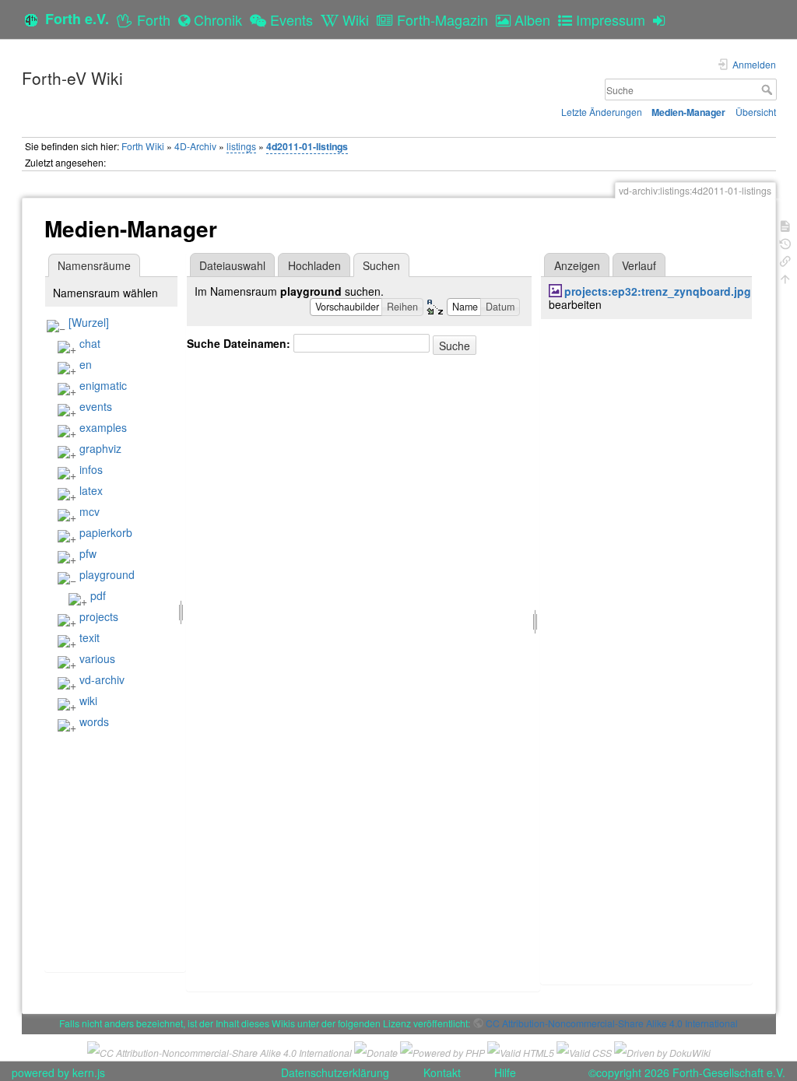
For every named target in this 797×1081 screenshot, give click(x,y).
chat (89, 343)
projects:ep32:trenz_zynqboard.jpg (657, 291)
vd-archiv (102, 679)
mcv (89, 511)
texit (89, 637)
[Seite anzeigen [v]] (785, 224)
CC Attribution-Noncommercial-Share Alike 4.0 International (612, 1023)
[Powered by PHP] (442, 1050)
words (94, 721)
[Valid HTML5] (520, 1050)
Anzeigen (577, 265)
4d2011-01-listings (307, 146)
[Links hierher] (785, 259)
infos (91, 469)
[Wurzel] (88, 322)
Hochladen (314, 265)
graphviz (100, 448)
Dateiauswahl (232, 265)
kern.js (88, 1072)
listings (241, 146)
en (85, 364)
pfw (88, 553)
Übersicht (756, 111)
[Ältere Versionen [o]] (785, 242)
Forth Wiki (142, 146)
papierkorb (105, 532)
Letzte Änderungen (601, 111)
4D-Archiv (195, 146)
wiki (88, 700)
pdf (98, 595)
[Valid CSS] (584, 1050)
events (95, 406)
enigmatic (103, 385)
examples (103, 427)
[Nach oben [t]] (785, 277)
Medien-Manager (688, 112)
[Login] (662, 19)
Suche (768, 89)
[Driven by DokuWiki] (662, 1050)
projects (98, 616)
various (97, 658)
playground (107, 574)
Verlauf (639, 265)
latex (91, 490)
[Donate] (376, 1050)
